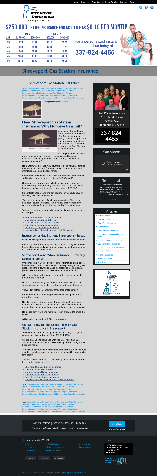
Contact (123, 2)
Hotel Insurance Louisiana (108, 230)
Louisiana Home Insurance (109, 244)
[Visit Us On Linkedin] (152, 9)
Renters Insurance (105, 255)
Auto (28, 444)
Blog (132, 2)
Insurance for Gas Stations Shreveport (44, 91)
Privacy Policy (69, 472)
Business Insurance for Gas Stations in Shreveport (46, 88)
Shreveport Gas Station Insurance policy (70, 98)
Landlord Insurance (83, 447)
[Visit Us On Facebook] (146, 9)
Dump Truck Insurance (107, 223)
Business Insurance (106, 219)
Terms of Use (81, 472)
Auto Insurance (104, 216)
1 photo (64, 102)
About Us (85, 2)
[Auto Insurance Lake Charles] (38, 21)
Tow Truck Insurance (106, 262)
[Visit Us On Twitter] (140, 9)
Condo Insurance (54, 444)
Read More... (112, 200)
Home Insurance (104, 227)
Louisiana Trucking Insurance (110, 251)
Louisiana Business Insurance (110, 240)
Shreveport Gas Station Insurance (54, 83)
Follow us (59, 458)
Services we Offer (105, 258)
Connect (45, 458)
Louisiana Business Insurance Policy (43, 93)
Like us (31, 458)
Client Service (111, 2)
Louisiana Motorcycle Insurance (111, 247)
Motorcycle (31, 450)
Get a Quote (97, 2)
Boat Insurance (53, 450)
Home (75, 2)
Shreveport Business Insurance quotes (44, 95)
